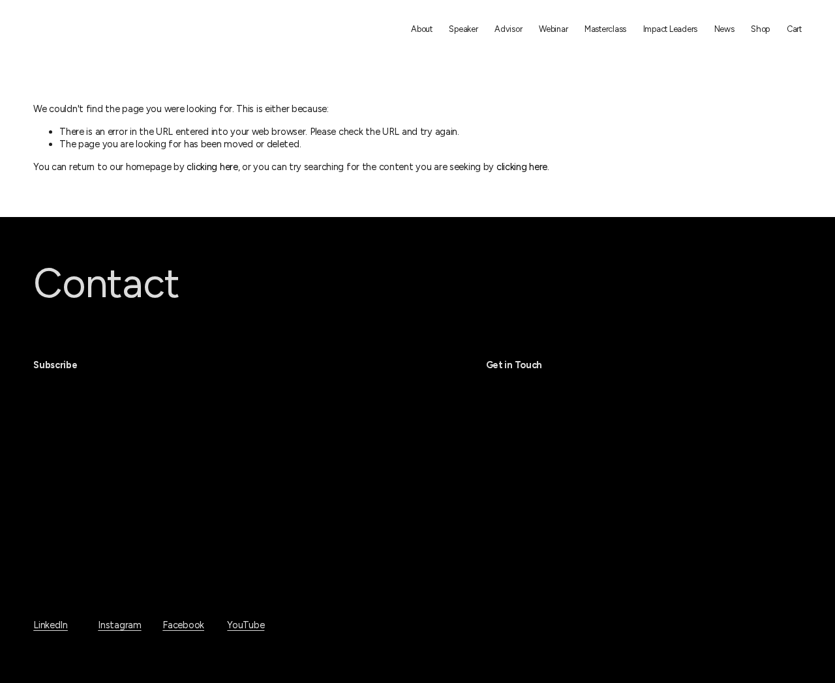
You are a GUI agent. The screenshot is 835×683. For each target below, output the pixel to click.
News (724, 29)
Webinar (553, 29)
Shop (760, 29)
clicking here (212, 167)
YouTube (245, 625)
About (422, 29)
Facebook (183, 625)
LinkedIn (50, 625)
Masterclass (605, 29)
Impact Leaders (670, 29)
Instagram (119, 625)
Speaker (463, 29)
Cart (794, 29)
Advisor (508, 29)
